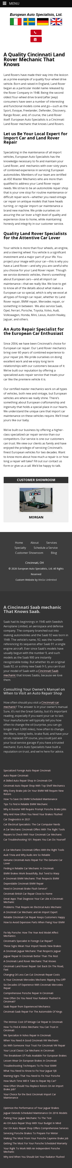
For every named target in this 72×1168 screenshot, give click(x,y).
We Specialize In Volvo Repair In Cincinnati (27, 1035)
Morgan (36, 517)
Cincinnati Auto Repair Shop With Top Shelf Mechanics (34, 785)
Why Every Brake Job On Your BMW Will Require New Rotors (33, 792)
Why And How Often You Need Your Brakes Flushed (32, 814)
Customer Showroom (29, 553)
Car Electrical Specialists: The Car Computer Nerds (31, 824)
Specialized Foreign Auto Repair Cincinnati (27, 770)
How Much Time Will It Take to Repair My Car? (29, 1081)
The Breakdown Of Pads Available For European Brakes (35, 1055)
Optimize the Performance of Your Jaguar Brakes (31, 1108)
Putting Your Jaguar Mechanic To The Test (27, 1118)
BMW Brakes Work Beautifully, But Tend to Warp (31, 873)
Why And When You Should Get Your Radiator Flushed (33, 1156)
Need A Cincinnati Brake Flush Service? (25, 888)
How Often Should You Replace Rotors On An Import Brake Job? (33, 1087)
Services (51, 543)
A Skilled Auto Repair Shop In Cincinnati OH (27, 780)
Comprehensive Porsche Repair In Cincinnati (28, 993)
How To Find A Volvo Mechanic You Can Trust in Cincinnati (30, 1028)
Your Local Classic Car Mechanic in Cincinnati (28, 1050)
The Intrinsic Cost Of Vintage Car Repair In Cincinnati (33, 1022)
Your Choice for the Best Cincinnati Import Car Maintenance (29, 1096)
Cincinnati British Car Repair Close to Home (27, 893)
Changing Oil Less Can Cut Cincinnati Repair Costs (31, 974)
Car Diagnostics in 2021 (16, 819)
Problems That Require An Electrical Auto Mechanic (32, 907)
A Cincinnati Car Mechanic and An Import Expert (30, 912)
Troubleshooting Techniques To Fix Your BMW (29, 1065)
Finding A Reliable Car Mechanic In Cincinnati (28, 868)
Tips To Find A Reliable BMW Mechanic (25, 804)
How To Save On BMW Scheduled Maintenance (30, 799)
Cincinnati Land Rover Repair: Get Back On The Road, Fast (33, 968)
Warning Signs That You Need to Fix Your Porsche (31, 1075)
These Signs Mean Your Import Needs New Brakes (32, 946)
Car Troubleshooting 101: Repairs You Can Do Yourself (34, 839)
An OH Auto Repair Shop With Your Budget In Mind (32, 1123)
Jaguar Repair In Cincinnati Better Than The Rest (30, 956)
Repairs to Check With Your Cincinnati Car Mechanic (32, 834)
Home (19, 543)
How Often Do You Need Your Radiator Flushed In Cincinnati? (31, 999)
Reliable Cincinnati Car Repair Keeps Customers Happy (34, 917)
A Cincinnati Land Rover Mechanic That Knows (29, 961)
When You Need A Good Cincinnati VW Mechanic (31, 1040)
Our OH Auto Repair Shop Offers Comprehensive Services (36, 1128)
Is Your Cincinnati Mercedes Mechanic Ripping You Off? (34, 979)
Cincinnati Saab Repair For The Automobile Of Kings (32, 1011)
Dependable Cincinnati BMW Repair (23, 883)
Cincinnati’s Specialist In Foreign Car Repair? (28, 941)
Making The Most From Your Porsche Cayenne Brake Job (35, 1138)
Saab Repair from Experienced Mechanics (26, 1006)
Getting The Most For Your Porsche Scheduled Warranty (35, 1143)
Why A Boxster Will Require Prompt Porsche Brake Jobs (34, 809)
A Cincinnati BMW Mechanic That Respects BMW (31, 878)
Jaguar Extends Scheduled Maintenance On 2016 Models (35, 1113)
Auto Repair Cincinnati (15, 775)
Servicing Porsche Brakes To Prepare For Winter (30, 1133)
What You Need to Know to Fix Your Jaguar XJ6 (30, 1070)
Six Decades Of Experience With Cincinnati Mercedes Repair (33, 986)
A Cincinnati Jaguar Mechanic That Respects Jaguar (32, 951)
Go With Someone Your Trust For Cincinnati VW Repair (34, 1045)
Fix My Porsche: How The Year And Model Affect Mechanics (30, 934)
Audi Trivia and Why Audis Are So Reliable (26, 855)
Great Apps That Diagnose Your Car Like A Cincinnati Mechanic (33, 900)
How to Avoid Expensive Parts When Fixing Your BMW (34, 922)
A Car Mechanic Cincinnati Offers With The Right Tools (34, 829)
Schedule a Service (46, 548)
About (35, 543)
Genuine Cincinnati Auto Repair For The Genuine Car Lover (32, 861)
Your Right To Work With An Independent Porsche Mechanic (31, 1150)
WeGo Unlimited (47, 579)
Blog (54, 553)
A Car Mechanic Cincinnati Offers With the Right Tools (33, 849)
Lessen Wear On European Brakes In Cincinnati (30, 1060)
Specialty (20, 548)
